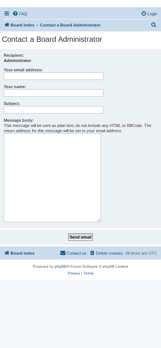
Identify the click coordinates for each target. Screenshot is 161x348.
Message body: (19, 120)
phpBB (61, 266)
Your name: (15, 86)
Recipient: (14, 55)
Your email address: (23, 70)
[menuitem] (19, 13)
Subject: (12, 103)
